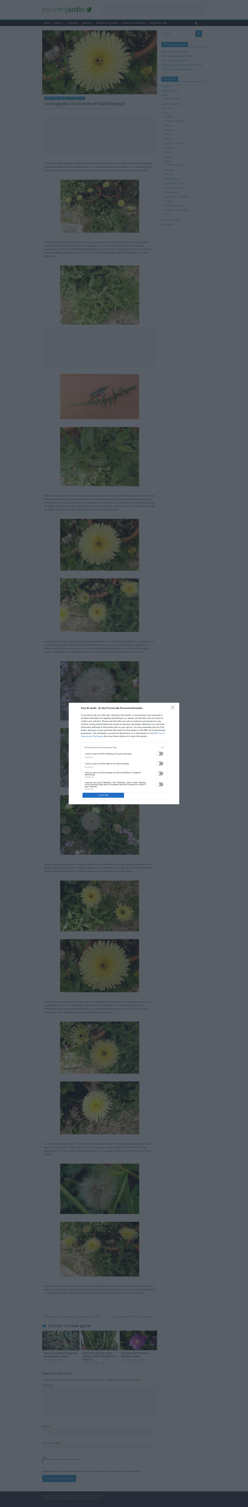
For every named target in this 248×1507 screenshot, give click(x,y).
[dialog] (124, 753)
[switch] (159, 754)
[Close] (173, 708)
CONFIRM (103, 795)
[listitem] (124, 747)
